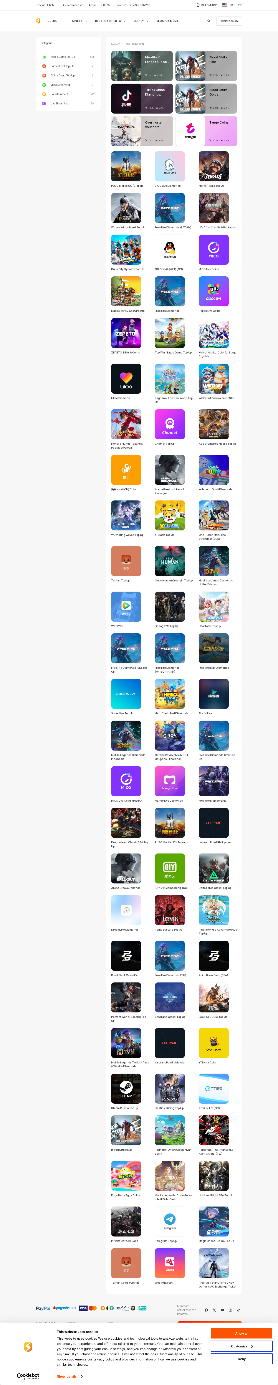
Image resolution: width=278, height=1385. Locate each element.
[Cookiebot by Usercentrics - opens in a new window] (28, 1376)
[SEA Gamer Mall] (38, 21)
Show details (67, 1376)
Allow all (241, 1333)
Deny (242, 1359)
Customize (239, 1346)
